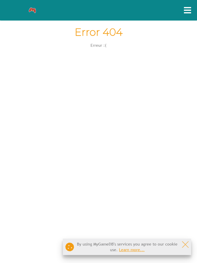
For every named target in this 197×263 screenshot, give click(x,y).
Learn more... (132, 249)
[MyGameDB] (32, 10)
